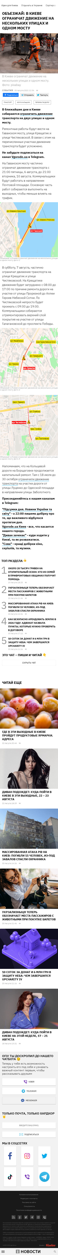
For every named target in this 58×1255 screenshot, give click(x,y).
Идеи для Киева (9, 5)
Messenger (31, 1100)
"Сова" (7, 544)
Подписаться (31, 1134)
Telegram (31, 1091)
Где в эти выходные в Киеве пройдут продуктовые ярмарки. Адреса (27, 735)
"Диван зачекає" (14, 535)
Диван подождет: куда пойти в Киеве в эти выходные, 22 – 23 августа (27, 795)
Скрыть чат (29, 662)
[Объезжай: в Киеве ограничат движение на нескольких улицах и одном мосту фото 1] (29, 229)
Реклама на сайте (29, 1202)
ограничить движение (36, 114)
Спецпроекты (29, 1206)
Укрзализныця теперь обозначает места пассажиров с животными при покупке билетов (31, 591)
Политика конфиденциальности (29, 1210)
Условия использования (28, 1194)
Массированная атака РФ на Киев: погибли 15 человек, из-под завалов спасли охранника (31, 607)
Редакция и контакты (29, 1198)
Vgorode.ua (20, 157)
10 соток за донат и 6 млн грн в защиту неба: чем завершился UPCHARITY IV (28, 642)
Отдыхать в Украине (31, 5)
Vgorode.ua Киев (14, 526)
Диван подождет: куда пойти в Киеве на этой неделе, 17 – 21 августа (27, 1035)
